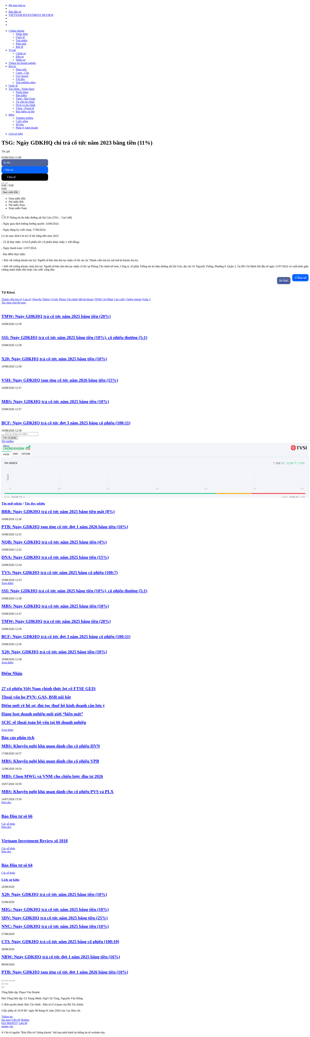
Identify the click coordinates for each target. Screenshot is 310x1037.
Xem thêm (7, 583)
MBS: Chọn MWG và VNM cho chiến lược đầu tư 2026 (52, 776)
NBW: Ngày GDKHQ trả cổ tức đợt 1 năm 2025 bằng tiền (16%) (60, 956)
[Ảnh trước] (2, 983)
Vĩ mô (12, 50)
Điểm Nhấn (11, 673)
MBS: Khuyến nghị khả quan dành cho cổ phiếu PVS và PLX (57, 791)
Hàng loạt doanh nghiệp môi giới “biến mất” (42, 714)
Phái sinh (21, 43)
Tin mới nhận (11, 503)
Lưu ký (27, 299)
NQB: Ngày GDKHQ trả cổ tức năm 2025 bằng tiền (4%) (54, 542)
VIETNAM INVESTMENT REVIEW (31, 15)
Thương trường (24, 117)
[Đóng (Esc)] (2, 980)
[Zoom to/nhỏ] (13, 980)
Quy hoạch (22, 76)
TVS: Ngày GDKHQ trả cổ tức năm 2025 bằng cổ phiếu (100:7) (59, 572)
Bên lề (19, 46)
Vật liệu (20, 79)
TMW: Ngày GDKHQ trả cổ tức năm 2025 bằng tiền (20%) (56, 316)
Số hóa (20, 124)
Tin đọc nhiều (35, 503)
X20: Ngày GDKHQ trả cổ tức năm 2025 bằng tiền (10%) (54, 358)
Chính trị (21, 53)
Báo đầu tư (15, 11)
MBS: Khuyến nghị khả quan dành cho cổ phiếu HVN (50, 746)
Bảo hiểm (21, 95)
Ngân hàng (22, 92)
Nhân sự (20, 59)
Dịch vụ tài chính (25, 105)
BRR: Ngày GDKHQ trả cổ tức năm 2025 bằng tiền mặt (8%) (58, 511)
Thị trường (7, 441)
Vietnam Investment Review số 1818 (34, 840)
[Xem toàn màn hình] (10, 980)
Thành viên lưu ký (11, 299)
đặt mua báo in (17, 5)
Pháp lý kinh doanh (27, 127)
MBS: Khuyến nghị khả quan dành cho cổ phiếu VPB (50, 761)
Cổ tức (54, 299)
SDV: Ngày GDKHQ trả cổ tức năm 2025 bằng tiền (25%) (54, 918)
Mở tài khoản (85, 299)
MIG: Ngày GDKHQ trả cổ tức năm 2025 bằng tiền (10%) (55, 909)
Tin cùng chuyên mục (13, 302)
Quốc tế (20, 37)
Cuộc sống (22, 121)
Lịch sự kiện (16, 133)
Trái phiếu (21, 40)
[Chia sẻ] (6, 980)
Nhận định (22, 34)
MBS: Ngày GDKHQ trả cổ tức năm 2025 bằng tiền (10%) (55, 401)
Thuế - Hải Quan (25, 98)
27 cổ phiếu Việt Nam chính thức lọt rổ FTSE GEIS (48, 688)
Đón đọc (6, 802)
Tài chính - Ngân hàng (21, 88)
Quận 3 (146, 299)
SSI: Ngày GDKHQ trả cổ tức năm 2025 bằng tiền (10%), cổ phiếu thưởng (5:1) (74, 337)
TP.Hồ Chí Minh (103, 299)
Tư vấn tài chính (25, 101)
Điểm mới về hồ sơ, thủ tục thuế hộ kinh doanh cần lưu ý (53, 705)
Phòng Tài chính (68, 299)
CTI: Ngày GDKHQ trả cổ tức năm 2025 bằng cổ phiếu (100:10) (60, 941)
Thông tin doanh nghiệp (22, 63)
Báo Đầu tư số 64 (16, 865)
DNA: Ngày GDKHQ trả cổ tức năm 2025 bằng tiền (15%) (55, 557)
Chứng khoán (16, 30)
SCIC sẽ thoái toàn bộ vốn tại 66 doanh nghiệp (43, 722)
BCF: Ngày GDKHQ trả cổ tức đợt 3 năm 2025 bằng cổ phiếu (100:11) (65, 423)
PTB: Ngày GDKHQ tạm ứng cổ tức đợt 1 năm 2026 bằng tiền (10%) (64, 526)
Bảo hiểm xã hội (25, 111)
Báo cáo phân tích (17, 737)
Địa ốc (12, 66)
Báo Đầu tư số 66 (16, 816)
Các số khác (8, 823)
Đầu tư (20, 56)
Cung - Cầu (22, 72)
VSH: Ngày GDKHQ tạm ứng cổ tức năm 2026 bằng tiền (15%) (59, 380)
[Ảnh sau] (6, 983)
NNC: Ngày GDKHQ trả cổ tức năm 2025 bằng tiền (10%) (55, 926)
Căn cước (119, 299)
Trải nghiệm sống (26, 82)
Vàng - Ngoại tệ (25, 108)
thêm (11, 114)
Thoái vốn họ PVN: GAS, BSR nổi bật (36, 697)
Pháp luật (21, 69)
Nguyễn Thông (41, 299)
